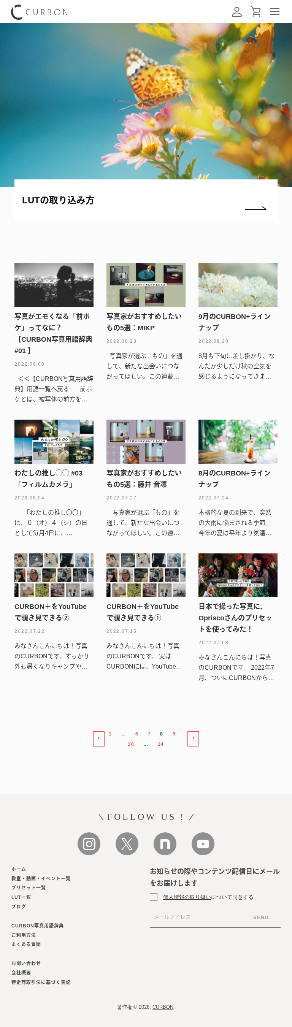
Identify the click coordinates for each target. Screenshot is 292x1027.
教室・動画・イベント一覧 (41, 878)
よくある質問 (26, 944)
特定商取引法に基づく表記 (41, 982)
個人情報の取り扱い (187, 896)
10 (131, 744)
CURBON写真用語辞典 (37, 926)
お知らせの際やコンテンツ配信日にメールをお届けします (215, 877)
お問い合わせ (26, 963)
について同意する (208, 896)
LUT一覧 (21, 897)
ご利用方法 (23, 935)
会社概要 (21, 973)
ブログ (18, 907)
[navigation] (274, 11)
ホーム (18, 869)
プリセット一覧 (28, 888)
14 (161, 744)
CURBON (162, 1007)
